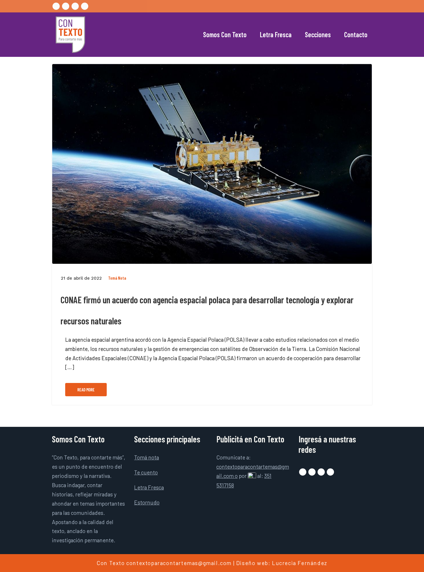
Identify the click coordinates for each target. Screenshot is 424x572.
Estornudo (147, 502)
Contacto (355, 34)
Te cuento (146, 472)
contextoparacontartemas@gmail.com (179, 563)
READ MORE (86, 389)
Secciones (318, 34)
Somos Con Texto (225, 34)
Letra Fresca (276, 34)
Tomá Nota (117, 278)
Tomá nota (146, 457)
